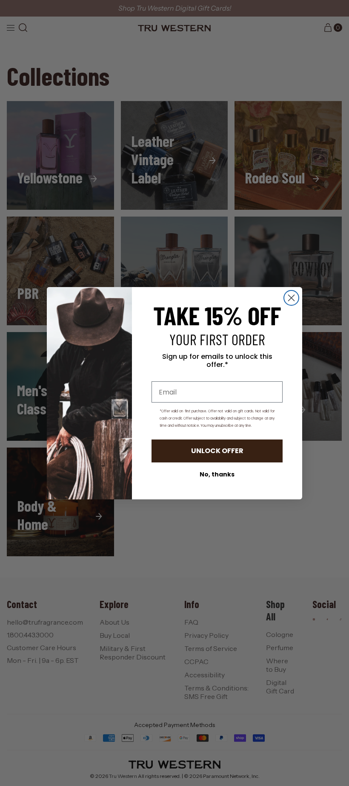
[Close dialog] (291, 297)
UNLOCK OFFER (217, 451)
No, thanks (217, 474)
